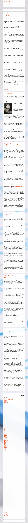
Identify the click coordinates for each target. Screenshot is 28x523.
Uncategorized (5, 514)
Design (4, 486)
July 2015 (5, 442)
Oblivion (6, 330)
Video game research (6, 515)
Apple (4, 476)
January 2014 (5, 460)
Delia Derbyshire (9, 93)
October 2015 (5, 439)
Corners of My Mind (6, 402)
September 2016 (6, 428)
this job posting (13, 18)
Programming (11, 89)
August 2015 (5, 441)
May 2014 (5, 456)
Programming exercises (6, 508)
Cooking (5, 481)
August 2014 (5, 453)
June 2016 (5, 431)
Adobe (4, 474)
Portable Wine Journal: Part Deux (12, 145)
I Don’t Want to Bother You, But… (12, 276)
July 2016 (5, 430)
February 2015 (5, 447)
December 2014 (5, 449)
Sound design (7, 389)
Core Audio (8, 89)
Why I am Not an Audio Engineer (11, 15)
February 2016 (5, 435)
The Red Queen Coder (8, 1)
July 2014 (5, 454)
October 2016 (5, 427)
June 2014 (5, 455)
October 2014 (5, 451)
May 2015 (5, 444)
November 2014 (6, 450)
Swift (4, 513)
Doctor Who (5, 487)
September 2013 (6, 463)
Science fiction (5, 510)
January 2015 (5, 448)
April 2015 (5, 445)
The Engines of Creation (6, 400)
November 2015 (6, 438)
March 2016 (5, 434)
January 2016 (5, 436)
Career (6, 89)
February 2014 (5, 459)
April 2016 (5, 433)
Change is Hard (5, 401)
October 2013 (5, 462)
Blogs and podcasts (6, 477)
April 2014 (5, 457)
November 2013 (5, 461)
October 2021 (5, 408)
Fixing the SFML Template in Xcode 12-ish (8, 399)
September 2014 (6, 452)
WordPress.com (16, 520)
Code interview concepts (7, 479)
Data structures (6, 485)
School (4, 509)
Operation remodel (6, 505)
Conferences (5, 480)
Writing (5, 516)
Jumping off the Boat (10, 214)
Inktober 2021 (5, 398)
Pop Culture (5, 506)
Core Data (5, 483)
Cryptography (5, 484)
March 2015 (5, 446)
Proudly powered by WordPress (7, 520)
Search (22, 395)
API (4, 475)
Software (5, 511)
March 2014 (5, 458)
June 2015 (5, 443)
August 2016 (5, 429)
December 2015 (5, 437)
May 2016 (5, 432)
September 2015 (6, 440)
